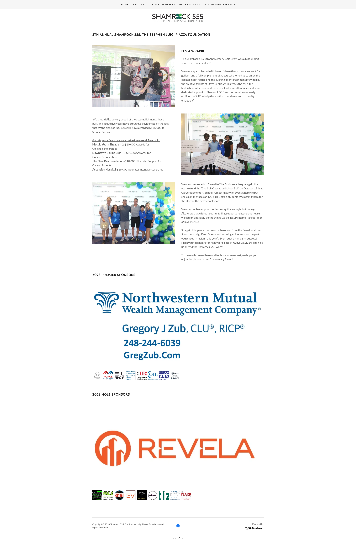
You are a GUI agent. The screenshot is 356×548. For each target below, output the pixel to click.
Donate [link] (178, 537)
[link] (178, 17)
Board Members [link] (163, 4)
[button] (190, 4)
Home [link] (125, 4)
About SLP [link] (140, 4)
